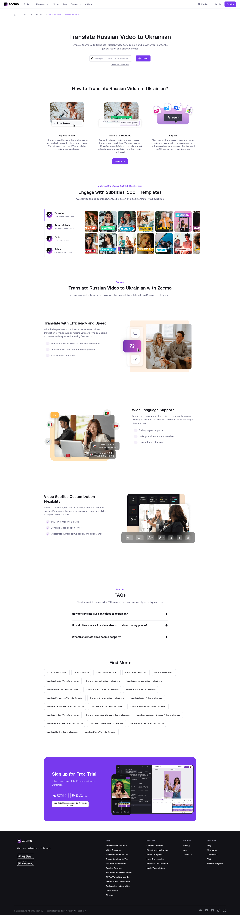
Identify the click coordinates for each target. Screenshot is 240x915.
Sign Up (230, 4)
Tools (26, 4)
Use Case (40, 4)
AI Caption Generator (116, 863)
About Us (187, 854)
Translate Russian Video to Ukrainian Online (70, 804)
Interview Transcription (157, 863)
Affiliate (88, 4)
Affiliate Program (215, 863)
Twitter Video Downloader (118, 881)
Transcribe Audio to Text (117, 854)
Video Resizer (112, 890)
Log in (218, 4)
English (204, 4)
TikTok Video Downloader (118, 877)
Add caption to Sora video (118, 886)
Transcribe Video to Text (117, 859)
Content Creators (154, 845)
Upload (145, 58)
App (65, 4)
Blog (209, 845)
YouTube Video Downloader (119, 872)
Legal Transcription (155, 859)
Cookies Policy (80, 911)
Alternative (212, 850)
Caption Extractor (114, 868)
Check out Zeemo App (120, 64)
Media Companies (155, 854)
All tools (109, 895)
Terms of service (53, 911)
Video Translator (37, 15)
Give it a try (120, 161)
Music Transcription (155, 868)
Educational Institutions (157, 850)
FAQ (209, 859)
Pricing (55, 4)
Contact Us (76, 4)
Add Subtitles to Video (116, 845)
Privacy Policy (67, 911)
